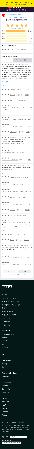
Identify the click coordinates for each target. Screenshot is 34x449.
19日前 (24, 197)
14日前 (30, 160)
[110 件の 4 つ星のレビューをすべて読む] (16, 33)
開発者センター (7, 308)
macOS (4, 341)
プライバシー (5, 422)
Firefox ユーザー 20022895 (10, 184)
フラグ (4, 85)
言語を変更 (5, 437)
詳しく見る (5, 81)
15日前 (27, 165)
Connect (5, 386)
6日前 (30, 126)
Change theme (6, 440)
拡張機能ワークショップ (11, 305)
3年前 (24, 49)
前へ (9, 271)
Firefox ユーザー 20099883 (10, 160)
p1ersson (12, 210)
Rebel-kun (13, 132)
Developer (6, 392)
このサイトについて (9, 298)
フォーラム (6, 318)
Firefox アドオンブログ (10, 301)
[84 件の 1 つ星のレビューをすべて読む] (16, 41)
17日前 (30, 184)
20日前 (27, 210)
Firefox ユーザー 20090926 (10, 204)
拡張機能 (9, 10)
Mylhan (12, 245)
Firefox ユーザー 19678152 (10, 264)
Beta (3, 367)
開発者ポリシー (7, 311)
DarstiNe (12, 165)
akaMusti (12, 95)
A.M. (11, 215)
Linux (4, 351)
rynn (11, 197)
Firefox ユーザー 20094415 (10, 191)
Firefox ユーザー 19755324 (10, 119)
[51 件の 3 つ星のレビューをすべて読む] (16, 36)
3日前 (27, 89)
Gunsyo (12, 240)
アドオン (5, 295)
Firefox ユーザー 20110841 (10, 107)
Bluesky (5, 412)
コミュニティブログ (9, 315)
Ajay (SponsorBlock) (19, 20)
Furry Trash (13, 137)
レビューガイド (7, 325)
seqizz (12, 177)
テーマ (15, 10)
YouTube (5, 405)
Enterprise (5, 376)
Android (5, 347)
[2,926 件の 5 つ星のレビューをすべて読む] (16, 31)
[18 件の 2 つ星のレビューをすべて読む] (16, 38)
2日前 (26, 64)
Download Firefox (8, 334)
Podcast (5, 415)
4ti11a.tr (12, 257)
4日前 (25, 100)
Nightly (4, 364)
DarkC (11, 100)
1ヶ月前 (26, 240)
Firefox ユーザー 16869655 (10, 126)
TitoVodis (12, 89)
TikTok (4, 408)
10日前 (29, 137)
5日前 (29, 107)
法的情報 (21, 422)
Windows (5, 337)
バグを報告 (6, 321)
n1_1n (11, 49)
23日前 (30, 222)
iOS (3, 344)
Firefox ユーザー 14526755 (10, 222)
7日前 (27, 132)
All (3, 354)
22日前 (24, 215)
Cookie (14, 422)
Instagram (5, 402)
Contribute (6, 389)
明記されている (9, 425)
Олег (11, 234)
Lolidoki (12, 64)
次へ (24, 271)
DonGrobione (6, 152)
